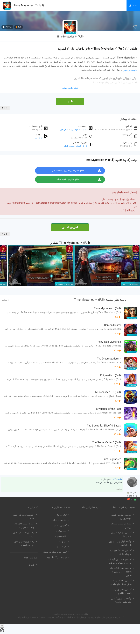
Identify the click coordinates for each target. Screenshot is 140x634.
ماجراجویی (63, 129)
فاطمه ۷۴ (117, 479)
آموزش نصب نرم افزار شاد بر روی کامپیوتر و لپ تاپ (119, 561)
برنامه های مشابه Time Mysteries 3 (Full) (100, 300)
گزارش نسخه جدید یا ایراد (75, 146)
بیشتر (4, 300)
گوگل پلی (38, 138)
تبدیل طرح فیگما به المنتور (55, 552)
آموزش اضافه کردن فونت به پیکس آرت (120, 552)
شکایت (119, 489)
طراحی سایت (61, 547)
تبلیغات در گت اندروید (57, 557)
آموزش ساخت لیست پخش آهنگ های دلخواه (120, 582)
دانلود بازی (75, 129)
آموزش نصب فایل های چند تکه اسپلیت (24, 525)
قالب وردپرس (61, 531)
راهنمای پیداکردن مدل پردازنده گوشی (24, 543)
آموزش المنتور (70, 227)
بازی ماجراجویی (130, 70)
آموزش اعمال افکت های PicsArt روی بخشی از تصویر (120, 572)
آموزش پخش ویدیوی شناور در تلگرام (122, 591)
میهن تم (63, 541)
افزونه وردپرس (60, 536)
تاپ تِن (31, 565)
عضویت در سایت (59, 520)
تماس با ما (62, 515)
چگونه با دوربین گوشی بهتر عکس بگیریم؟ (121, 600)
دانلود (70, 101)
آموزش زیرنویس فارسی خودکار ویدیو (121, 516)
